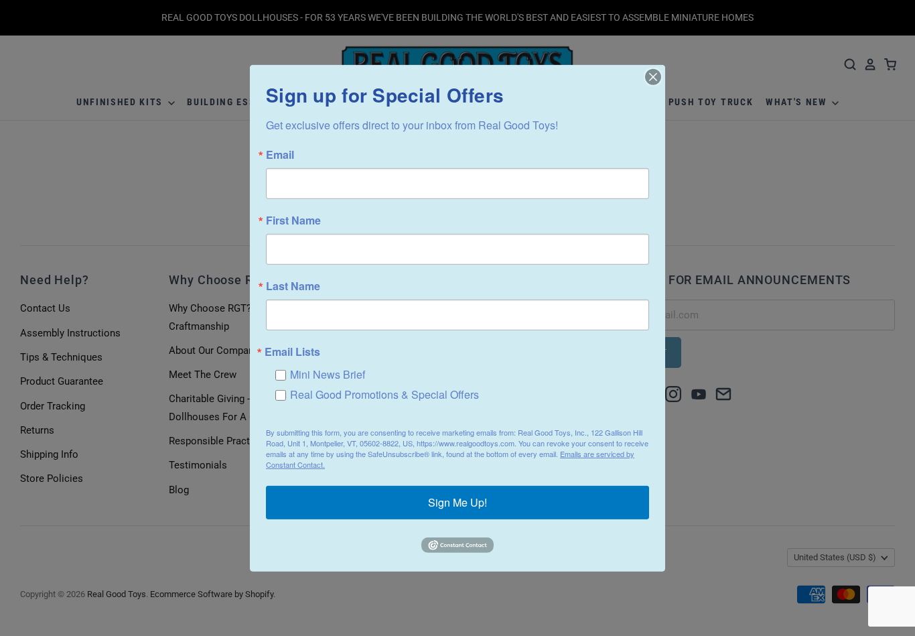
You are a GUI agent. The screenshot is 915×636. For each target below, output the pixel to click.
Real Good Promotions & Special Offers (384, 393)
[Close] (653, 76)
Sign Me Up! (457, 502)
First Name (293, 219)
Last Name (293, 285)
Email (280, 154)
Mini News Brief (327, 373)
